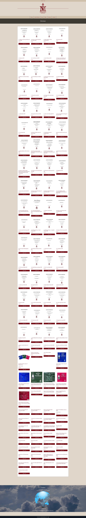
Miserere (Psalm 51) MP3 (48, 433)
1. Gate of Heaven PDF (47, 58)
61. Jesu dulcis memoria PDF (36, 302)
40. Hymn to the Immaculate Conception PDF (61, 211)
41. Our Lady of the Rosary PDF (24, 230)
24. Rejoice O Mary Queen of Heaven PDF (36, 133)
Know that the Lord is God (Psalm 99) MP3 (23, 426)
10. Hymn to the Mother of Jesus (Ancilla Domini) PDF (61, 59)
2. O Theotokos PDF (22, 113)
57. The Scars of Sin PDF (23, 284)
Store (42, 17)
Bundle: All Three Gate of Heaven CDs (23, 364)
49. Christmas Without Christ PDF (36, 249)
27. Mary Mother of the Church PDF (24, 151)
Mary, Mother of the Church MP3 (23, 434)
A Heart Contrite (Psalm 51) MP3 (23, 346)
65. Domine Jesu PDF (34, 320)
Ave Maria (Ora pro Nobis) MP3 (49, 345)
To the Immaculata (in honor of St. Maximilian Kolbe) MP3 (61, 463)
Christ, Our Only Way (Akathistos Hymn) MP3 (35, 353)
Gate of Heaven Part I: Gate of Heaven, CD (61, 364)
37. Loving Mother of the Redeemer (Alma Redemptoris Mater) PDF (61, 191)
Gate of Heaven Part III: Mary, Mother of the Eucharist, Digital (24, 403)
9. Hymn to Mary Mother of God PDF (61, 338)
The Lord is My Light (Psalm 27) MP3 (36, 463)
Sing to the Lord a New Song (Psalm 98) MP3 (23, 463)
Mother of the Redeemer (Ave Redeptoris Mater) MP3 (61, 434)
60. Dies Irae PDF (21, 302)
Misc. (45, 17)
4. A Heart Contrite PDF (48, 210)
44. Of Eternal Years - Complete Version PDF (49, 230)
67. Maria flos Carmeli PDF (60, 320)
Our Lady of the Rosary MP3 (23, 447)
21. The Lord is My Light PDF (49, 113)
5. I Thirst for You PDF (47, 248)
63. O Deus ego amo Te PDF (61, 302)
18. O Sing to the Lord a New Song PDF (48, 96)
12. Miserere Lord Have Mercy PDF (24, 77)
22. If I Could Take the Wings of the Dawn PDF (61, 114)
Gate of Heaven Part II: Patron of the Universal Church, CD (36, 384)
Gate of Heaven (37, 17)
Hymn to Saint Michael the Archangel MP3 (61, 392)
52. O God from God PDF (35, 58)
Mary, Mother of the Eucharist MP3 (36, 434)
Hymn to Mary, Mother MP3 (36, 391)
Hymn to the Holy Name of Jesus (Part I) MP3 (23, 410)
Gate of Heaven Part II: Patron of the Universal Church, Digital (49, 384)
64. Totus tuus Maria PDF (23, 320)
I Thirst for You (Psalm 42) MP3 (36, 418)
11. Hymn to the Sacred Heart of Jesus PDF (24, 40)
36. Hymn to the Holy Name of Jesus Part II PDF (49, 191)
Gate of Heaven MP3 (47, 352)
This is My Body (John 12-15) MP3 (49, 463)
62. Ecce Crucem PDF (47, 302)
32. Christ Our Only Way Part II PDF (49, 171)
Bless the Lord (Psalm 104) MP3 (61, 345)
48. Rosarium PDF (59, 39)
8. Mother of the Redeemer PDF (49, 337)
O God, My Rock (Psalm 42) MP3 (49, 440)
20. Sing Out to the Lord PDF (36, 113)
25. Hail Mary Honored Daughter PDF (47, 133)
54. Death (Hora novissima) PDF (36, 267)
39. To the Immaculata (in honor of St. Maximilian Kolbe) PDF (36, 211)
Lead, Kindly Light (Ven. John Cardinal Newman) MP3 (36, 426)
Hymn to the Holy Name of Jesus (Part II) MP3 (35, 410)
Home (32, 17)
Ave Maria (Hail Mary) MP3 (35, 345)
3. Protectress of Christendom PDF (61, 151)
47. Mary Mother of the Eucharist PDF (48, 40)
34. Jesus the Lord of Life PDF (24, 190)
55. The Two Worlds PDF (48, 267)
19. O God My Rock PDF (60, 95)
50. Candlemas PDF (59, 248)
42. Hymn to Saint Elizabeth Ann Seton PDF (36, 40)
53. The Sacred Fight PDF (23, 267)
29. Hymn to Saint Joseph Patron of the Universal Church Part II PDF (49, 152)
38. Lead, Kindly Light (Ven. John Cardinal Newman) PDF (23, 211)
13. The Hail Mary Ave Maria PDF (36, 77)
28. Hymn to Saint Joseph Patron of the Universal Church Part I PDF (36, 152)
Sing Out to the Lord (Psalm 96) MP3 (61, 455)
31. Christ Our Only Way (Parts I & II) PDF (36, 171)
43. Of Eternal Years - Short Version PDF (35, 230)
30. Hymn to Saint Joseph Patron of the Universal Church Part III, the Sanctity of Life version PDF (24, 172)
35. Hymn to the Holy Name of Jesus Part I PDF (36, 191)
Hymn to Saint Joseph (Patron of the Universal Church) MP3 (49, 392)
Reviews (49, 17)
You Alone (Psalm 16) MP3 (23, 470)
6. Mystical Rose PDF (59, 284)
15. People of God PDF (60, 76)
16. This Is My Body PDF (23, 95)
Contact (54, 17)
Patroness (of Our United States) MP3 (35, 447)
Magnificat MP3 (59, 425)
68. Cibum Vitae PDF (22, 337)
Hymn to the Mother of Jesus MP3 (61, 410)
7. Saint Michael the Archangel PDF (36, 338)
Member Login (43, 0)
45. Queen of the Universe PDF (61, 230)
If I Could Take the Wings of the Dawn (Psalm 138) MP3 (49, 419)
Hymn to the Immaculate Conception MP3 (48, 410)
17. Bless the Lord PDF (35, 95)
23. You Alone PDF (22, 132)
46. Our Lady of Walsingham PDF (23, 249)
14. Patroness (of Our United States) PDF (49, 77)
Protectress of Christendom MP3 (23, 455)
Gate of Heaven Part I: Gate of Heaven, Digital (24, 384)
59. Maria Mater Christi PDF (48, 284)
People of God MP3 (59, 447)
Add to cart (24, 43)
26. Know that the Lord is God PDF (61, 133)
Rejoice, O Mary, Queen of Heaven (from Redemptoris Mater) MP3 (48, 455)
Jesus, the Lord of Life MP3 (61, 418)
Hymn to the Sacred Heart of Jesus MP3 (24, 419)
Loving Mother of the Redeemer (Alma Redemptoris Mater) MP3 (49, 426)
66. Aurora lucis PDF (47, 320)
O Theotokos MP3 (59, 440)
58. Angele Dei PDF (34, 284)
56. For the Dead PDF (59, 267)
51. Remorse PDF (21, 58)
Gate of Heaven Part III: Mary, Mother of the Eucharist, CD (61, 384)
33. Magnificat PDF (59, 170)
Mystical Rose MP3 (22, 440)
